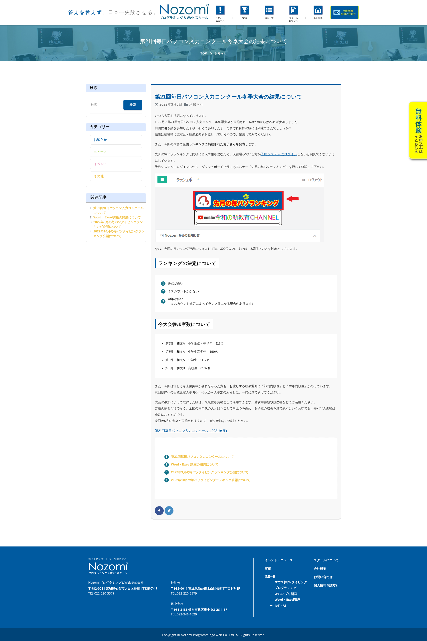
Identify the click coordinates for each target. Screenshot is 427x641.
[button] (269, 12)
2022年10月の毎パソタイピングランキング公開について (210, 480)
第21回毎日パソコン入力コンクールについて (202, 456)
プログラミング (285, 588)
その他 (99, 176)
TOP (203, 53)
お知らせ (220, 53)
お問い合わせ (323, 577)
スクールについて (326, 560)
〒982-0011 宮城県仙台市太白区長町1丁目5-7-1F (122, 588)
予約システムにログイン (279, 154)
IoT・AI (280, 605)
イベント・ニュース (279, 560)
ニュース (100, 152)
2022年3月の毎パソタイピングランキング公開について (209, 472)
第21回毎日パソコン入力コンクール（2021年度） (192, 431)
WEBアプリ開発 (286, 594)
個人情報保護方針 (326, 585)
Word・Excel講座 (287, 599)
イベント (100, 164)
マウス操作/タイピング (291, 582)
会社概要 (320, 568)
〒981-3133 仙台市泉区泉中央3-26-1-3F (199, 609)
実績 (268, 568)
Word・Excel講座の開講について (194, 464)
